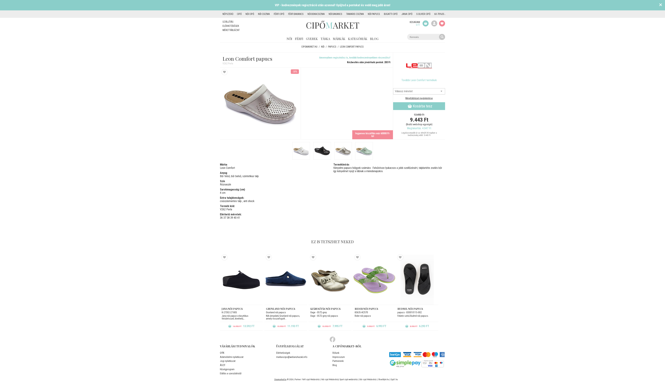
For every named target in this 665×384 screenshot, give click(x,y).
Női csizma (264, 14)
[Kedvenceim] (442, 23)
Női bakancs (335, 14)
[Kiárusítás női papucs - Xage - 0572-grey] (330, 280)
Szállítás (228, 21)
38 (228, 217)
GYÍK (222, 352)
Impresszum (338, 357)
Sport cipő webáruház (349, 379)
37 (224, 217)
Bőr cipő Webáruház (368, 379)
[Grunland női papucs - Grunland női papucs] (285, 280)
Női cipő (250, 14)
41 (238, 217)
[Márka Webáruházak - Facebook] (332, 339)
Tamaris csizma (355, 14)
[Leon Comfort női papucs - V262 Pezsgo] (343, 150)
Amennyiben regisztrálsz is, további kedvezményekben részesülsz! (354, 57)
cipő (239, 14)
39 (231, 217)
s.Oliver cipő (423, 14)
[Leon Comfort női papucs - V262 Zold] (364, 150)
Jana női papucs (232, 308)
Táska (325, 39)
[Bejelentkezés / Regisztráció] (434, 23)
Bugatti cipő (390, 14)
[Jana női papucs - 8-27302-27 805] (241, 280)
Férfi (299, 39)
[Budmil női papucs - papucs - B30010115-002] (417, 280)
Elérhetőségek (231, 26)
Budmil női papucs (410, 308)
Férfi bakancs (296, 14)
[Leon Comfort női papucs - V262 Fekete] (322, 150)
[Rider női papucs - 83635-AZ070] (374, 280)
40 (235, 217)
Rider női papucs (366, 308)
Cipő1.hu (394, 379)
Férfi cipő (279, 14)
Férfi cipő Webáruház (311, 379)
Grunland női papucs (280, 308)
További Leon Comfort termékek (419, 80)
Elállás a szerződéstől (230, 373)
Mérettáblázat (231, 30)
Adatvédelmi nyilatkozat (231, 357)
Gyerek (312, 39)
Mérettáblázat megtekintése (419, 98)
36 (221, 217)
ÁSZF (222, 365)
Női (289, 39)
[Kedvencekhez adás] (224, 72)
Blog (374, 39)
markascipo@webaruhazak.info (291, 357)
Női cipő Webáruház (330, 379)
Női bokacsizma (316, 14)
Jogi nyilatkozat (228, 361)
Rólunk (335, 352)
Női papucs (374, 14)
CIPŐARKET (332, 25)
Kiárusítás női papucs (325, 308)
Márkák (339, 39)
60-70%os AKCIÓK (443, 14)
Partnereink (338, 361)
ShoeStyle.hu (383, 379)
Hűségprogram (227, 369)
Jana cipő (406, 14)
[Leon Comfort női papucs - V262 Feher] (301, 150)
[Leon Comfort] (419, 66)
